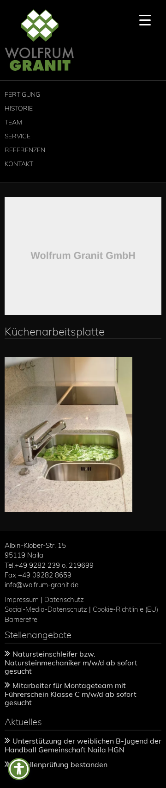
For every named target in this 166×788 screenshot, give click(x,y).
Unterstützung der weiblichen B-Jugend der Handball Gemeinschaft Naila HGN (83, 745)
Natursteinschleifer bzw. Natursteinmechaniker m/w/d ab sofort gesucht (71, 662)
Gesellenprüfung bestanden (59, 764)
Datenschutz (64, 599)
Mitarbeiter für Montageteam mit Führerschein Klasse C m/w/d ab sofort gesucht (70, 694)
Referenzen (25, 150)
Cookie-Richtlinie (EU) (126, 609)
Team (13, 122)
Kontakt (19, 164)
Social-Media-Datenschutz (46, 609)
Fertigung (22, 94)
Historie (19, 108)
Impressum (22, 599)
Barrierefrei (22, 619)
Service (17, 136)
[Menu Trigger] (145, 19)
